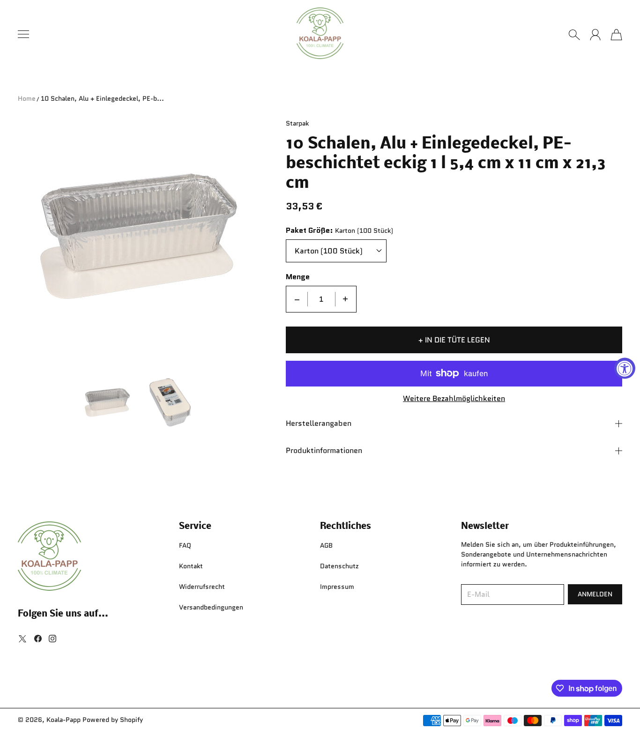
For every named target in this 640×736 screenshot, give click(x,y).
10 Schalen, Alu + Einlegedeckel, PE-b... (102, 98)
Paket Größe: (309, 231)
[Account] (595, 34)
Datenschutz (339, 566)
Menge (298, 277)
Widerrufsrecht (202, 586)
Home (27, 98)
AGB (326, 545)
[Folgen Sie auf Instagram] (52, 638)
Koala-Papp (63, 719)
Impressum (337, 586)
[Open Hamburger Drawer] (23, 34)
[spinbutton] (321, 299)
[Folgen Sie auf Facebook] (38, 638)
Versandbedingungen (211, 607)
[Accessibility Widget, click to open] (624, 368)
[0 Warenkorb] (616, 34)
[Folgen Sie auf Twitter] (22, 638)
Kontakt (191, 566)
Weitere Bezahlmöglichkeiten (454, 399)
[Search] (574, 34)
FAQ (185, 545)
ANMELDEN (595, 594)
